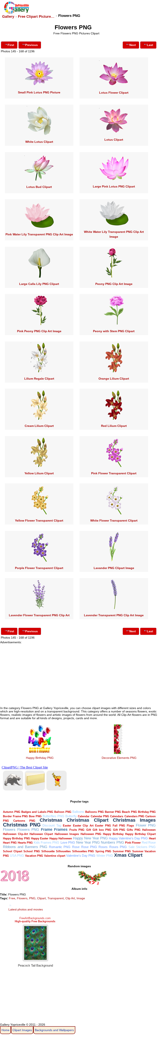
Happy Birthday (113, 834)
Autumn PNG (11, 811)
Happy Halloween (60, 838)
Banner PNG (113, 811)
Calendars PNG (134, 816)
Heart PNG (9, 842)
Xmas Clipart (128, 855)
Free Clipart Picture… (36, 17)
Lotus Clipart (113, 139)
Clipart (41, 898)
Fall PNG (119, 825)
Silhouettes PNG (83, 851)
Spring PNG (103, 851)
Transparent (55, 898)
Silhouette (48, 851)
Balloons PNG (94, 811)
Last (150, 45)
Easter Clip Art (83, 825)
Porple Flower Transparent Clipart (39, 568)
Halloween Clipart (41, 834)
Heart (152, 838)
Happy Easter (39, 838)
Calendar (83, 816)
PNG (32, 898)
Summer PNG (122, 851)
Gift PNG (119, 829)
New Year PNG (88, 842)
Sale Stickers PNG (142, 847)
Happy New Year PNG (90, 838)
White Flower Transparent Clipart (114, 520)
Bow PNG (35, 816)
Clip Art (70, 898)
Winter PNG (104, 855)
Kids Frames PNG (46, 842)
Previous (31, 45)
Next (132, 45)
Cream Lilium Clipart (39, 425)
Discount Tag (51, 825)
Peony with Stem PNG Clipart (114, 331)
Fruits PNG (76, 829)
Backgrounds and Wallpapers (54, 1030)
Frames (61, 829)
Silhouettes (63, 851)
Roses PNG (118, 847)
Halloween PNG (91, 834)
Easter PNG (103, 825)
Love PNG (68, 842)
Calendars (116, 816)
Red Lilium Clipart (114, 425)
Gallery (8, 17)
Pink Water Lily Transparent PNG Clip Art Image (39, 234)
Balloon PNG (62, 811)
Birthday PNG (147, 811)
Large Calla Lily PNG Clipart (39, 284)
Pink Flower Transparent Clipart (113, 473)
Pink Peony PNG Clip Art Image (39, 331)
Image (81, 898)
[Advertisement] (79, 673)
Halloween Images (67, 834)
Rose (76, 847)
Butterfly (71, 816)
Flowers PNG (28, 830)
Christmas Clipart (87, 820)
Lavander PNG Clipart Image (114, 568)
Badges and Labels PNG (37, 811)
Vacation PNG (34, 855)
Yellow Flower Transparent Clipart (39, 520)
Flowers (9, 830)
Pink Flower (133, 842)
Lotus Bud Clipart (39, 187)
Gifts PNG (133, 829)
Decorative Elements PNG (119, 757)
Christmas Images (134, 820)
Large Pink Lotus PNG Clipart (114, 186)
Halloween (149, 829)
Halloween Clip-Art (15, 834)
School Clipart (12, 851)
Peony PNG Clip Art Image (113, 284)
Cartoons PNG (24, 820)
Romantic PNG (60, 847)
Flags (130, 825)
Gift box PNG (102, 829)
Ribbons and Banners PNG (25, 847)
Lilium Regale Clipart (39, 378)
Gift (88, 829)
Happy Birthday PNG (40, 757)
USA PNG (17, 855)
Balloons (78, 811)
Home (5, 1030)
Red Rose (149, 842)
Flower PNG (146, 825)
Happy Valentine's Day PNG (128, 838)
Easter (67, 825)
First (11, 45)
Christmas (51, 820)
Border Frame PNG (15, 816)
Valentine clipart (54, 855)
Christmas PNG (22, 825)
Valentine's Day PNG (80, 855)
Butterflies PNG (53, 816)
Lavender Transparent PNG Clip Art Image (114, 615)
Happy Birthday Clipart (140, 834)
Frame (46, 829)
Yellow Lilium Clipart (39, 473)
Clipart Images (22, 1030)
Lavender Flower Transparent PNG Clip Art (39, 615)
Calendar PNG (100, 816)
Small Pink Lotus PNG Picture (39, 92)
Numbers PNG (112, 842)
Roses (103, 847)
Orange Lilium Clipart (114, 378)
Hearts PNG (25, 842)
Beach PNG (129, 811)
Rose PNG (89, 847)
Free (12, 898)
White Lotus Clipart (39, 141)
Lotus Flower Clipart (113, 92)
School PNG (31, 851)
